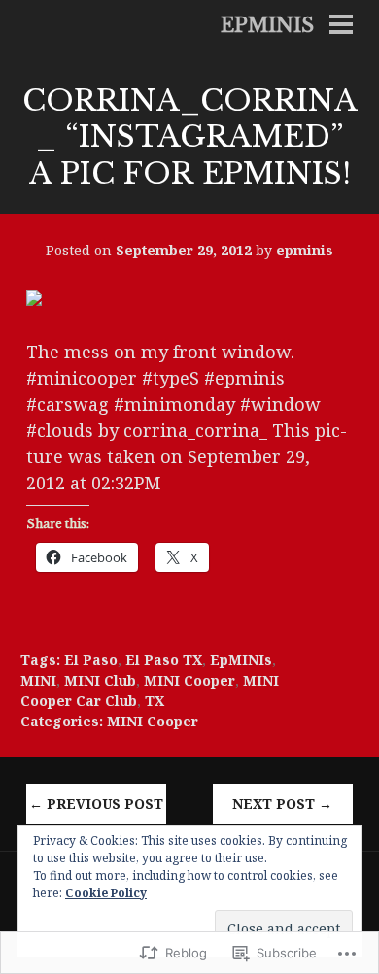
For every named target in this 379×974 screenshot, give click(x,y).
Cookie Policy (106, 893)
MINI (38, 680)
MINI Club (100, 680)
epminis (267, 25)
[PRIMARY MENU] (341, 26)
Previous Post (96, 803)
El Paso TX (163, 660)
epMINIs (241, 660)
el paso (91, 660)
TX (154, 700)
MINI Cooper (189, 680)
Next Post (282, 803)
